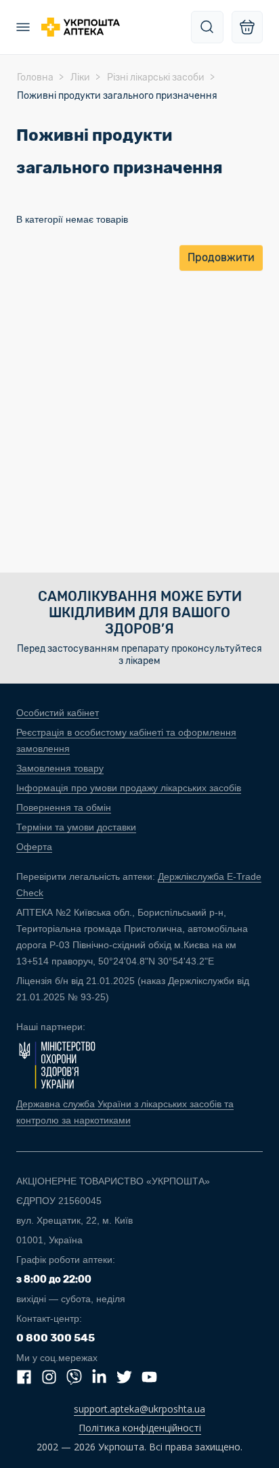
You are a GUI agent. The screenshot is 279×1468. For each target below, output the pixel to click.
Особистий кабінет (57, 712)
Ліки (80, 77)
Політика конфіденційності (140, 1427)
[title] (207, 27)
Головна (35, 77)
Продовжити (221, 257)
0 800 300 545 (55, 1337)
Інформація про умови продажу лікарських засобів (128, 787)
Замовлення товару (60, 768)
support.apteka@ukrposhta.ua (139, 1408)
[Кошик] (247, 27)
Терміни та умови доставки (76, 827)
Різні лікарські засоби (156, 77)
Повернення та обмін (63, 807)
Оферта (34, 846)
